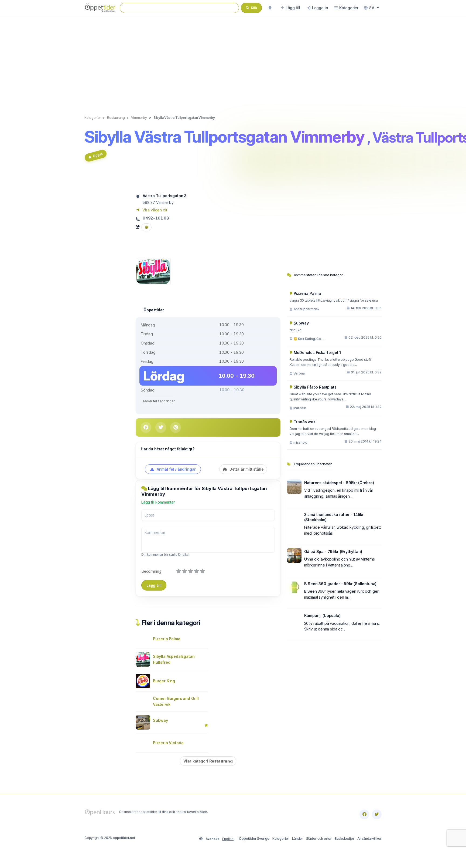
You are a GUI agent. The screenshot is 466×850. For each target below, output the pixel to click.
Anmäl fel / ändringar (158, 401)
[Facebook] (364, 814)
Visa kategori (208, 761)
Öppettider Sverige (254, 838)
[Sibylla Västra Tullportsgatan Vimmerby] (153, 271)
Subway (160, 720)
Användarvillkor (369, 838)
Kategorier (280, 838)
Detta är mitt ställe (245, 469)
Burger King (164, 681)
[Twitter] (377, 814)
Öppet (97, 154)
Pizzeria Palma (166, 638)
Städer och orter (319, 838)
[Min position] (270, 8)
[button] (371, 8)
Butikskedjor (344, 838)
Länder (297, 838)
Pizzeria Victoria (168, 742)
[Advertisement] (233, 60)
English (228, 839)
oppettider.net (124, 838)
